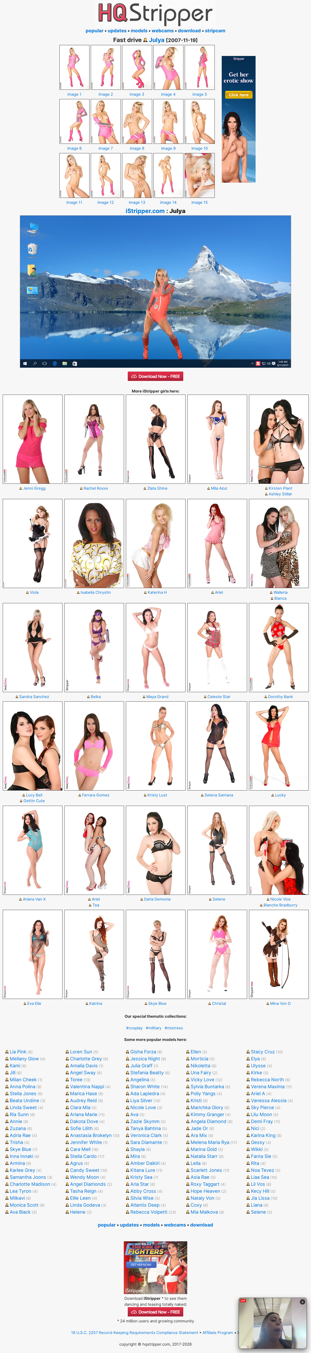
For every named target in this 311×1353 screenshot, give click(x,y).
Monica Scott (24, 1205)
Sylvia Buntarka (207, 1086)
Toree (76, 1079)
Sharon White (145, 1086)
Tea (95, 905)
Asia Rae (200, 1177)
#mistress (174, 1028)
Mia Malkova (204, 1212)
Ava (134, 1114)
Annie (16, 1121)
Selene (219, 899)
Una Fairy (201, 1072)
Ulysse (258, 1065)
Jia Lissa (260, 1198)
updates (117, 30)
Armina (17, 1163)
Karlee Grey (22, 1170)
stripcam (215, 30)
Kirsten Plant (280, 488)
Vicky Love (202, 1079)
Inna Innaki (21, 1156)
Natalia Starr (204, 1156)
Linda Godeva (85, 1205)
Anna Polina (22, 1086)
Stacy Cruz (263, 1051)
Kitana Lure (142, 1170)
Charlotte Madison (30, 1184)
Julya (156, 39)
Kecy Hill (260, 1191)
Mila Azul (219, 488)
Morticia (199, 1058)
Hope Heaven (205, 1191)
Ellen (196, 1051)
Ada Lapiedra (144, 1093)
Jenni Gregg (34, 488)
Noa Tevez (262, 1170)
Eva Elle (34, 1003)
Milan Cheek (23, 1079)
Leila (196, 1163)
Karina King (263, 1135)
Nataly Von (202, 1198)
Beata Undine (24, 1100)
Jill (12, 1072)
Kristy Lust (157, 795)
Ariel (219, 592)
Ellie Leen (80, 1198)
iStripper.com (145, 211)
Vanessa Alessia (268, 1100)
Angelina (139, 1079)
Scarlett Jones (206, 1170)
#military (153, 1028)
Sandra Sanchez (34, 696)
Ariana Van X (34, 899)
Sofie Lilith (81, 1128)
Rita (255, 1163)
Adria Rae (20, 1135)
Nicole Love (143, 1107)
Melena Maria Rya (210, 1142)
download (189, 30)
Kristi (196, 1100)
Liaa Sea (260, 1177)
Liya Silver (141, 1100)
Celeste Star (219, 696)
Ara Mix (199, 1135)
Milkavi (17, 1198)
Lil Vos (258, 1184)
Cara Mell (80, 1149)
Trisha (16, 1142)
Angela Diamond (208, 1121)
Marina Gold (204, 1149)
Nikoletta (200, 1065)
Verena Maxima (268, 1086)
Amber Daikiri (145, 1163)
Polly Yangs (203, 1093)
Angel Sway (83, 1072)
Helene (77, 1212)
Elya (255, 1058)
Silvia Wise (142, 1198)
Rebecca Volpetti (148, 1212)
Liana (256, 1205)
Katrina (95, 1003)
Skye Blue (157, 1003)
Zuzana (18, 1128)
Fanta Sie (261, 1156)
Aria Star (139, 1184)
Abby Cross (143, 1191)
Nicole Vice (280, 899)
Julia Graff (141, 1065)
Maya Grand (157, 696)
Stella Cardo (83, 1156)
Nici (255, 1128)
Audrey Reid (83, 1100)
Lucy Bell (34, 795)
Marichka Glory (207, 1107)
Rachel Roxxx (96, 488)
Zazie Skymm (145, 1121)
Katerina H (157, 592)
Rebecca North (267, 1079)
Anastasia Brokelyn (91, 1135)
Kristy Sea (141, 1177)
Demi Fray (262, 1121)
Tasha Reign (83, 1191)
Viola (34, 592)
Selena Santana (219, 795)
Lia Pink (18, 1051)
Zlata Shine (157, 488)
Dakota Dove (84, 1121)
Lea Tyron (20, 1191)
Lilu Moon (261, 1114)
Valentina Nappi (87, 1086)
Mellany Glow (24, 1058)
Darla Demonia (157, 899)
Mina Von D (280, 1003)
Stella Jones (23, 1093)
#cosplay (134, 1028)
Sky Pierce (262, 1107)
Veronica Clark (146, 1135)
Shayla (137, 1149)
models (139, 30)
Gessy (258, 1142)
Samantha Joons (28, 1177)
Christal (219, 1003)
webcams (163, 30)
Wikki (257, 1149)
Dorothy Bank (280, 696)
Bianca (280, 598)
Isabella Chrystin (96, 592)
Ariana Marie (83, 1114)
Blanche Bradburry (280, 905)
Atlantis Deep (145, 1205)
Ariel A (258, 1093)
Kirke (256, 1072)
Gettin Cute (34, 800)
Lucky (280, 795)
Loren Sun (81, 1051)
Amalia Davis (84, 1065)
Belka (96, 696)
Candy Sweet (84, 1170)
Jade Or (199, 1128)
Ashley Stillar (280, 494)
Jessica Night (145, 1058)
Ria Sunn (19, 1114)
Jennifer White (86, 1142)
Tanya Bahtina (145, 1128)
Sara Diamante (146, 1142)
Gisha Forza (143, 1051)
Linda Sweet (23, 1107)
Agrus (76, 1163)
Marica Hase (83, 1093)
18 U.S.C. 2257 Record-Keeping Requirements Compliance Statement (134, 1332)
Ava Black (20, 1212)
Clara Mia (80, 1107)
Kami (15, 1065)
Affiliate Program (217, 1332)
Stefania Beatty (147, 1072)
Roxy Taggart (205, 1184)
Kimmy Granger (207, 1114)
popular (94, 30)
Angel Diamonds (88, 1184)
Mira (135, 1156)
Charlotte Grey (86, 1058)
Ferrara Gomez (95, 795)
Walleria (281, 592)
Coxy (196, 1205)
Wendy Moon (84, 1177)
